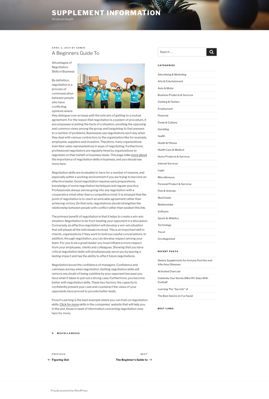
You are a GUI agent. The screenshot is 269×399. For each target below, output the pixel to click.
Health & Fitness (167, 142)
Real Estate (164, 197)
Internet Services (168, 163)
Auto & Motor (166, 88)
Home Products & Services (174, 156)
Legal (161, 170)
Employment (165, 108)
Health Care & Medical (171, 149)
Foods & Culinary (167, 122)
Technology (164, 225)
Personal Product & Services (174, 183)
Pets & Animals (167, 190)
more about (139, 155)
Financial (163, 115)
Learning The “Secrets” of (173, 289)
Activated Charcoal (169, 271)
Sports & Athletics (168, 218)
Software (163, 211)
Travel (161, 231)
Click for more (69, 304)
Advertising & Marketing (172, 74)
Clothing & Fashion (169, 101)
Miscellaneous (68, 333)
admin (80, 48)
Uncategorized (166, 238)
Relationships (165, 204)
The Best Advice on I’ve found (175, 295)
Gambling (163, 129)
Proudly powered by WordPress (69, 390)
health (161, 136)
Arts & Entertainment (170, 81)
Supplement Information (106, 13)
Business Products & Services (175, 94)
